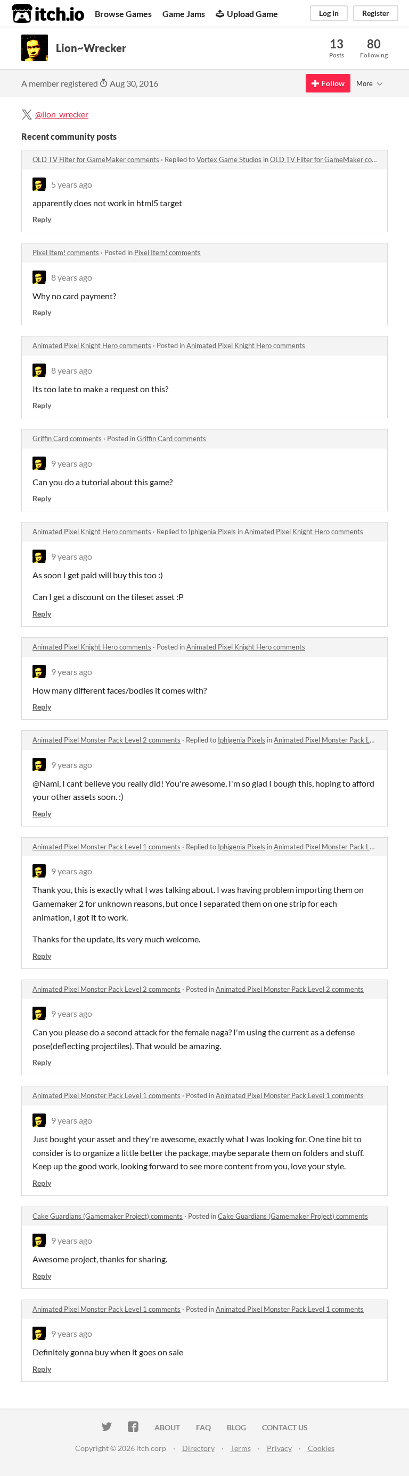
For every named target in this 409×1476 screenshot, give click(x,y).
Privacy (279, 1448)
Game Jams (183, 14)
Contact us (285, 1427)
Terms (241, 1448)
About (167, 1427)
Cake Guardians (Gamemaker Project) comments (107, 1216)
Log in (329, 13)
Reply (41, 219)
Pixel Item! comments (65, 252)
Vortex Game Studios (229, 159)
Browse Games (123, 14)
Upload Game (252, 14)
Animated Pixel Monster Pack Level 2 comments (106, 740)
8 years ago (71, 277)
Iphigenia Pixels (212, 531)
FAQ (203, 1427)
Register (375, 13)
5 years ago (71, 184)
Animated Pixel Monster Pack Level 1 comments (106, 846)
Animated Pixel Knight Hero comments (91, 345)
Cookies (321, 1448)
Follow (333, 83)
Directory (198, 1448)
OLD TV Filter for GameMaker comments (95, 159)
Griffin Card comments (67, 438)
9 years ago (71, 463)
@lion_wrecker (61, 114)
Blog (236, 1427)
